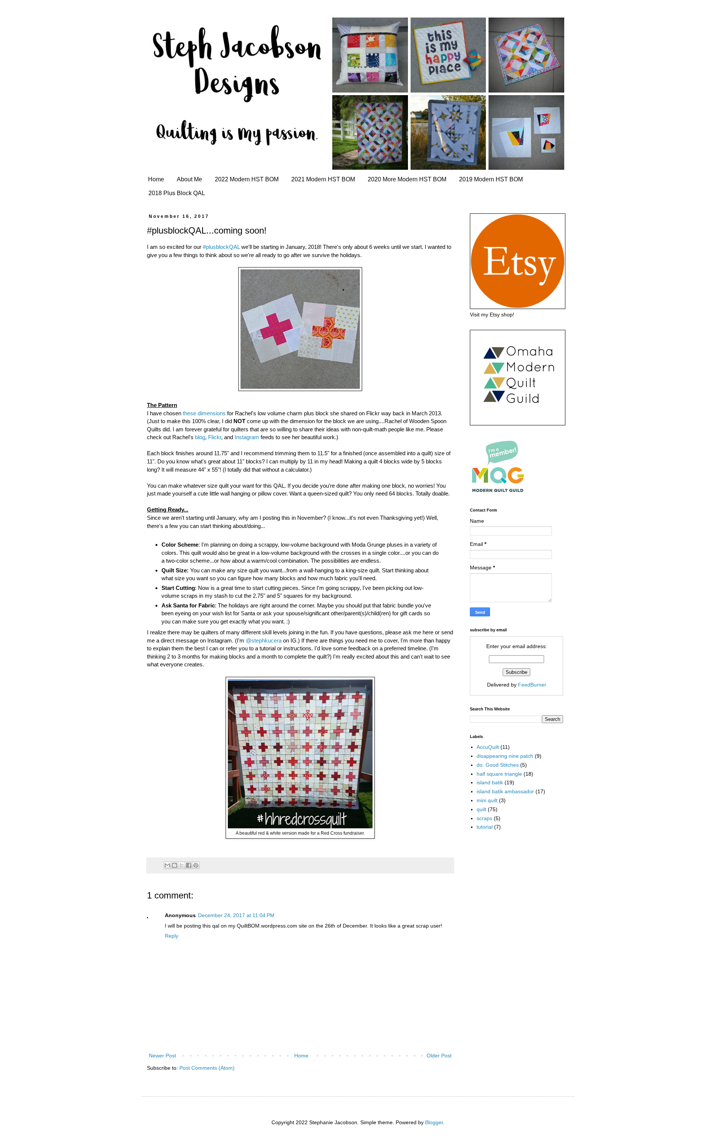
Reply (171, 936)
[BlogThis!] (174, 865)
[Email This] (167, 865)
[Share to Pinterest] (196, 865)
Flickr (214, 437)
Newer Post (162, 1056)
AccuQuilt (488, 747)
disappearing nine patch (505, 756)
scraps (484, 818)
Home (156, 179)
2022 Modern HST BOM (247, 179)
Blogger (434, 1122)
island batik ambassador (505, 791)
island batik (490, 782)
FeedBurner (532, 685)
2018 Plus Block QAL (176, 193)
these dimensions (204, 413)
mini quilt (487, 800)
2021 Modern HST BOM (323, 179)
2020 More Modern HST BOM (407, 179)
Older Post (439, 1056)
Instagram (247, 437)
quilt (481, 809)
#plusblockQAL (221, 247)
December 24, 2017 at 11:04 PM (236, 915)
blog (200, 437)
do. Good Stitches (498, 765)
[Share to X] (181, 865)
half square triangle (499, 774)
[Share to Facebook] (188, 865)
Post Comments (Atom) (207, 1068)
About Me (189, 179)
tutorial (485, 827)
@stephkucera (264, 640)
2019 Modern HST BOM (491, 179)
